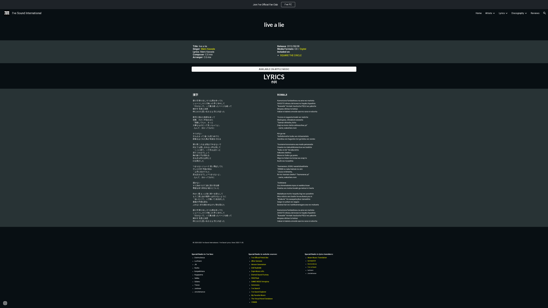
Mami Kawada (208, 49)
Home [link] (479, 13)
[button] (544, 13)
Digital (303, 49)
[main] (274, 25)
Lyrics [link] (502, 13)
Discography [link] (517, 13)
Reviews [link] (535, 13)
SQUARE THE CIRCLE (291, 55)
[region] (274, 4)
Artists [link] (488, 13)
